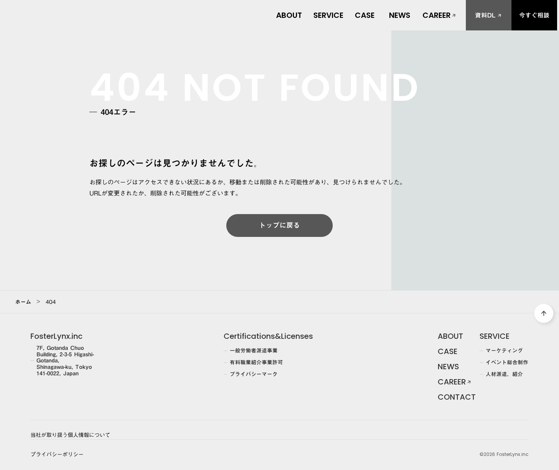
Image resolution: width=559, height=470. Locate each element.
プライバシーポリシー (57, 455)
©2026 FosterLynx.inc (504, 454)
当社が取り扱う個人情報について (70, 435)
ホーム (23, 302)
